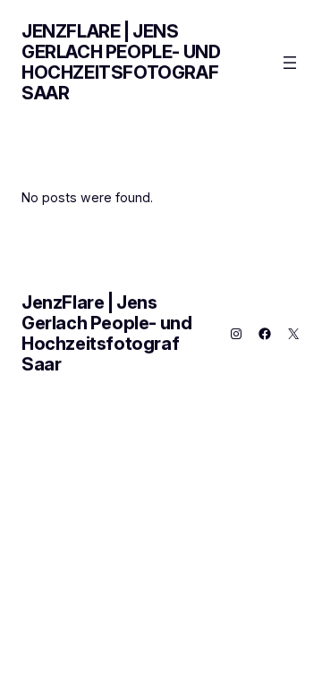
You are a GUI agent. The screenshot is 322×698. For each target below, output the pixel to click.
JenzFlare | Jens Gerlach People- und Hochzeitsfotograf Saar (120, 62)
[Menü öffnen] (290, 62)
